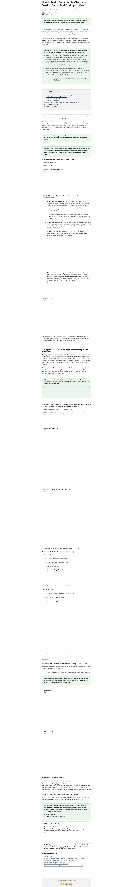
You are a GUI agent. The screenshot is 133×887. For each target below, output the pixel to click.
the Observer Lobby (58, 373)
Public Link (57, 80)
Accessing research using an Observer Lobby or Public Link (63, 102)
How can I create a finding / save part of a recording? (59, 860)
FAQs (58, 104)
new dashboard (63, 21)
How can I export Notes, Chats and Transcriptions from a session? (63, 866)
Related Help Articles (52, 106)
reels (59, 358)
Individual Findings (53, 101)
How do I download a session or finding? (56, 864)
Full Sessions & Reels (54, 99)
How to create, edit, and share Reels (54, 862)
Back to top (45, 345)
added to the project (75, 216)
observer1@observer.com (57, 816)
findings (53, 358)
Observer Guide (71, 340)
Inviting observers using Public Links (56, 97)
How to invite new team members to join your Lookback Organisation (64, 858)
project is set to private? (84, 843)
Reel (50, 152)
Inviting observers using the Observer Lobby (59, 95)
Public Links (68, 70)
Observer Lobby (50, 57)
